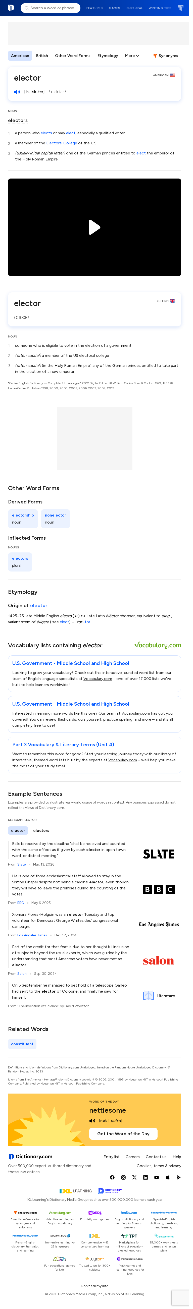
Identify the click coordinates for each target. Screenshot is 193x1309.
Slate (21, 864)
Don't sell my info (95, 1286)
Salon (22, 974)
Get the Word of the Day (123, 1133)
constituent (22, 1044)
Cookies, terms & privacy (159, 1165)
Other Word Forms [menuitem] (72, 55)
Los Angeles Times (32, 935)
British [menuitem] (42, 55)
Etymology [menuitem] (108, 55)
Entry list (112, 1156)
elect (70, 133)
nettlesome (107, 1110)
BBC (20, 903)
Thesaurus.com (180, 8)
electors (18, 120)
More (130, 55)
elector (38, 605)
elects (46, 133)
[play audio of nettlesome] (92, 1121)
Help (177, 1156)
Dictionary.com (11, 8)
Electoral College (61, 143)
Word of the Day (104, 1101)
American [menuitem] (20, 55)
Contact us (156, 1156)
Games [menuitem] (114, 8)
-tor (86, 621)
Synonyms (168, 55)
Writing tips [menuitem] (160, 8)
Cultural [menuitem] (134, 8)
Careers (133, 1156)
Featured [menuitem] (94, 8)
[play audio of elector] (17, 92)
